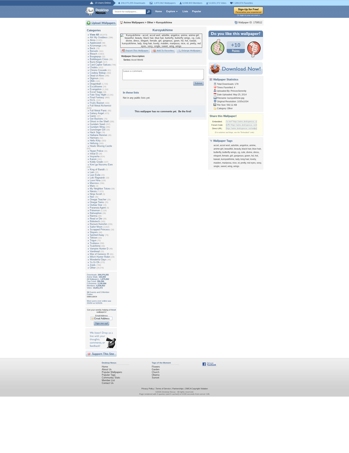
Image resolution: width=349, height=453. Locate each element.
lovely (253, 159)
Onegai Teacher (98, 199)
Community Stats (111, 377)
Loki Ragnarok (97, 177)
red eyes (251, 163)
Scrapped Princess (100, 229)
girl (231, 155)
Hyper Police (96, 151)
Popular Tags (109, 374)
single (217, 166)
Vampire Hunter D (99, 248)
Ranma (93, 215)
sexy (259, 163)
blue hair (256, 149)
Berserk (94, 51)
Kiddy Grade (96, 161)
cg (239, 152)
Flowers (156, 366)
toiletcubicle (92, 296)
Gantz (93, 116)
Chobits (94, 67)
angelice (244, 145)
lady (237, 159)
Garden (155, 369)
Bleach (93, 53)
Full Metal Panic (98, 110)
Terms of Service (163, 389)
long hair (244, 159)
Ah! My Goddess (99, 37)
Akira (92, 40)
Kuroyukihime (164, 22)
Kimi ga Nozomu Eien (101, 164)
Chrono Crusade (98, 70)
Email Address (101, 316)
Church (155, 372)
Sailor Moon (96, 226)
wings (236, 166)
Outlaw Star (96, 205)
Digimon (94, 78)
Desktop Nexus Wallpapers (97, 11)
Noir (92, 196)
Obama (155, 374)
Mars (92, 185)
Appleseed (95, 42)
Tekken (93, 237)
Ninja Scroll (96, 194)
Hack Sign (95, 132)
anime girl (218, 149)
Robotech (95, 221)
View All (94, 34)
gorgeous (239, 155)
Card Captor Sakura (100, 64)
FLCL (92, 100)
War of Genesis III (99, 254)
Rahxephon (96, 213)
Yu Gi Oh (94, 262)
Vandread (95, 251)
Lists (185, 11)
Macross (94, 183)
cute (243, 152)
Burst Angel (96, 62)
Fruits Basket (97, 103)
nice (234, 163)
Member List (108, 380)
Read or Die (96, 218)
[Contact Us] (102, 347)
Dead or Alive (97, 75)
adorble (235, 145)
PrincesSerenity (238, 91)
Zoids (93, 265)
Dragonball (95, 83)
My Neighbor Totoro (100, 188)
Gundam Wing (97, 127)
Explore (170, 11)
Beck (92, 48)
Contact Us (108, 383)
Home (158, 11)
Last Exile (95, 175)
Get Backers (96, 118)
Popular (196, 11)
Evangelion (95, 89)
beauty (237, 149)
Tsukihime (95, 246)
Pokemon (95, 210)
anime (252, 145)
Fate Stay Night (98, 94)
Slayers (94, 232)
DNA (92, 81)
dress (256, 152)
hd (252, 155)
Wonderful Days (98, 259)
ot (239, 163)
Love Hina (95, 180)
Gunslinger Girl (97, 129)
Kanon (93, 159)
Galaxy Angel (97, 113)
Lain (92, 172)
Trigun (93, 240)
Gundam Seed (97, 124)
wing (230, 166)
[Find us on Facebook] (209, 365)
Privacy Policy (147, 389)
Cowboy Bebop (98, 72)
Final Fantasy (97, 97)
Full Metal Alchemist (100, 105)
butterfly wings (229, 152)
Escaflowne (96, 86)
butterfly (217, 152)
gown (247, 155)
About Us (107, 369)
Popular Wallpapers (112, 372)
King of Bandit (97, 169)
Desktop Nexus (169, 392)
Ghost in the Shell (99, 121)
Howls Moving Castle (101, 146)
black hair (246, 149)
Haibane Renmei (98, 135)
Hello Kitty (95, 140)
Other (93, 267)
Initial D (94, 153)
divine (249, 152)
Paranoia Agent (98, 207)
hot (256, 155)
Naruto (93, 191)
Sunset (155, 377)
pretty (243, 163)
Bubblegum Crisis (99, 59)
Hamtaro (94, 137)
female (225, 155)
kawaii (217, 159)
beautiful (228, 149)
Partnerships (178, 389)
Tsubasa (94, 243)
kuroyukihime (227, 159)
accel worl (225, 145)
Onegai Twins (97, 202)
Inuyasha (94, 156)
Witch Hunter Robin (100, 256)
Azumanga (95, 45)
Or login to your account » (248, 15)
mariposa (226, 163)
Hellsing (94, 143)
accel (216, 145)
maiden (217, 163)
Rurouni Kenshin (98, 224)
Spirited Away (97, 235)
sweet (223, 166)
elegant (217, 155)
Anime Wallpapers (134, 22)
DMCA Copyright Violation (196, 389)
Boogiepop (95, 56)
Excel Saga (96, 92)
